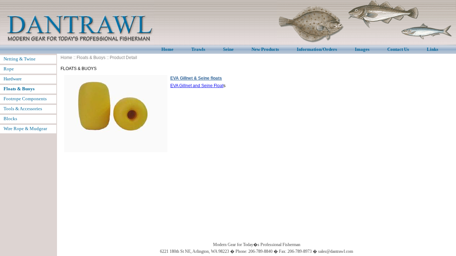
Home (167, 49)
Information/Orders (317, 49)
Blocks (10, 118)
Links (432, 49)
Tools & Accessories (23, 108)
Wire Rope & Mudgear (25, 128)
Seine (228, 49)
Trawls (198, 49)
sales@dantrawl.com (335, 251)
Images (362, 49)
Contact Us (398, 49)
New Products (265, 49)
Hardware (13, 78)
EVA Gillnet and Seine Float (196, 85)
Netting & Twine (20, 59)
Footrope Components (25, 98)
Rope (9, 68)
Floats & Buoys (91, 57)
